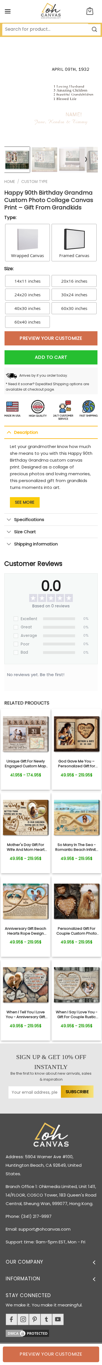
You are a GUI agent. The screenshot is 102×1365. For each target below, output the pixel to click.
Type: (10, 217)
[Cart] (89, 11)
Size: (9, 268)
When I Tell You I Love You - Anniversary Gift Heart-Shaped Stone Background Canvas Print (25, 1015)
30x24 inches (74, 294)
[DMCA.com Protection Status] (54, 1332)
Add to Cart (51, 357)
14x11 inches (27, 281)
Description (26, 432)
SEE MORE (25, 502)
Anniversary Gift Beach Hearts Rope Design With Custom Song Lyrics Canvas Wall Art (25, 931)
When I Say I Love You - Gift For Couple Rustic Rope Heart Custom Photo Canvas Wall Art (76, 1015)
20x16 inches (74, 281)
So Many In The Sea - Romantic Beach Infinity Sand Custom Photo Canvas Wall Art (76, 847)
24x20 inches (27, 294)
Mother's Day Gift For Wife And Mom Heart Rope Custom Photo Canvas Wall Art (25, 847)
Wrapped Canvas (27, 255)
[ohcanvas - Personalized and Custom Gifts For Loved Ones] (51, 11)
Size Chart (25, 532)
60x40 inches (27, 322)
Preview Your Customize (51, 338)
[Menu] (7, 11)
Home (9, 181)
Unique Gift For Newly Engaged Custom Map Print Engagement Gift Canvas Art (25, 764)
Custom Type (34, 181)
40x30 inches (27, 308)
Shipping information (36, 544)
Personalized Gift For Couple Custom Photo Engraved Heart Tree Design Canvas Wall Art (76, 931)
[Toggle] (9, 432)
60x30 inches (74, 308)
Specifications (29, 519)
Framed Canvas (74, 255)
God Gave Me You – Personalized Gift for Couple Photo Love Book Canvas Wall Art (76, 764)
